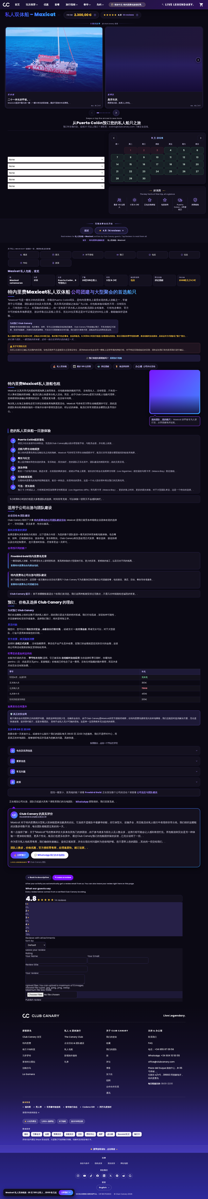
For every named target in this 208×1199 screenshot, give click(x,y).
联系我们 (152, 1036)
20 (197, 164)
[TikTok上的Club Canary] (91, 1175)
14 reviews (128, 14)
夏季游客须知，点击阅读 (104, 1149)
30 (143, 178)
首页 (17, 4)
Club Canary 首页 (31, 1036)
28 (117, 178)
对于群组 (89, 254)
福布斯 (28, 1107)
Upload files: (54, 987)
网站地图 (124, 1163)
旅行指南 (70, 4)
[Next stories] (198, 60)
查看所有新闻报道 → (30, 1112)
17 (157, 164)
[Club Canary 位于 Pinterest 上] (117, 1175)
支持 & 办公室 (155, 1030)
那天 (57, 254)
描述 (86, 230)
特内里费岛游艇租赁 (96, 240)
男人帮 (39, 1107)
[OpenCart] (201, 5)
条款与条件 (84, 1163)
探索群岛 (27, 1030)
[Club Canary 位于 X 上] (110, 1175)
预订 (122, 254)
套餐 (57, 4)
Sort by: (29, 941)
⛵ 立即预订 (20, 855)
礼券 (66, 1061)
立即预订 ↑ (66, 1192)
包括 (154, 254)
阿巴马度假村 (105, 1107)
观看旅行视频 (116, 358)
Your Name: (31, 956)
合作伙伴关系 (112, 1086)
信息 (186, 254)
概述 (25, 254)
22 (130, 171)
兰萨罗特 (26, 1055)
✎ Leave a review (63, 877)
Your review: (32, 973)
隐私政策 (98, 1163)
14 (117, 164)
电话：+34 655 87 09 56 (161, 1049)
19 (184, 164)
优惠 (46, 4)
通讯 (108, 1092)
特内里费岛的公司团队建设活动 (50, 520)
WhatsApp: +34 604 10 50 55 (164, 1055)
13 (197, 157)
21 (117, 171)
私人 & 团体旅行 (72, 1030)
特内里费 (26, 1043)
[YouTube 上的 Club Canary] (84, 1175)
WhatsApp (82, 801)
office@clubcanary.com (161, 1061)
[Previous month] (114, 138)
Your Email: (93, 956)
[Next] (116, 113)
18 (171, 164)
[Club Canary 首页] (6, 4)
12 (184, 157)
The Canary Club (73, 1036)
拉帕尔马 (26, 1068)
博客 (108, 1068)
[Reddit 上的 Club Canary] (123, 1175)
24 (157, 171)
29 (130, 178)
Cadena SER (88, 1107)
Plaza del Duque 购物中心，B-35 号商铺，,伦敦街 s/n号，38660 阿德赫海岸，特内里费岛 (165, 1073)
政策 (57, 263)
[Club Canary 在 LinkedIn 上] (104, 1175)
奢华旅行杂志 (71, 1107)
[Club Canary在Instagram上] (78, 1175)
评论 (108, 1061)
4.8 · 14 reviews (110, 230)
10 (157, 157)
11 (170, 157)
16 (144, 164)
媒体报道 (26, 1102)
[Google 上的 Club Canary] (130, 1175)
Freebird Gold (93, 792)
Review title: (32, 965)
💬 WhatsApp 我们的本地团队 (49, 855)
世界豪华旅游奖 (54, 1107)
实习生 (109, 1074)
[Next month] (201, 138)
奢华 (86, 4)
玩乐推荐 (31, 4)
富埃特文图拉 (28, 1061)
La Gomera (28, 1074)
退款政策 (111, 1163)
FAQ (25, 263)
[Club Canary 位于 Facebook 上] (97, 1175)
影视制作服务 (70, 1055)
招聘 (108, 1080)
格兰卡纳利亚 (28, 1049)
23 (143, 171)
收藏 (108, 1043)
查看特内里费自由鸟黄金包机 (24, 565)
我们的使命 (111, 1036)
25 (170, 171)
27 (197, 171)
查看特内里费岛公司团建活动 (24, 584)
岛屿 (99, 4)
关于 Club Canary (117, 1030)
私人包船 (68, 1049)
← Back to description (38, 877)
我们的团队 (111, 1049)
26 (184, 171)
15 (130, 164)
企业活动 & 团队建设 (74, 1043)
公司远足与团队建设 (147, 792)
